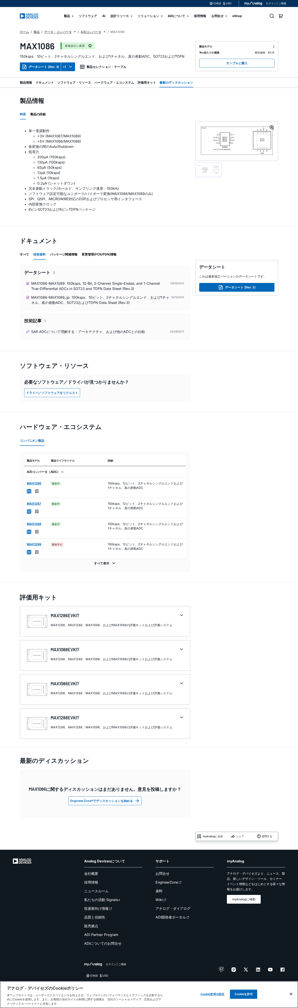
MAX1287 (34, 503)
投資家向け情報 (96, 908)
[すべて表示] (105, 563)
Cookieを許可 (244, 994)
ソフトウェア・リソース (74, 82)
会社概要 (91, 873)
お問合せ (163, 873)
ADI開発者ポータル (171, 917)
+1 (64, 67)
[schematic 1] (208, 170)
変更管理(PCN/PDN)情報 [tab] (99, 254)
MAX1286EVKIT (65, 615)
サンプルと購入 (237, 63)
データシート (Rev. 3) (44, 67)
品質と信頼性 (94, 917)
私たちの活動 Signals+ (102, 900)
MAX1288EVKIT (65, 717)
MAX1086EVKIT (65, 683)
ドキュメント (45, 82)
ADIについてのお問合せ (103, 943)
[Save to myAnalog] (37, 491)
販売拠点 (91, 926)
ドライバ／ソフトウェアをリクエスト (52, 393)
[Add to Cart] (29, 491)
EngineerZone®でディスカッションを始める (101, 801)
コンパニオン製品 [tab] (32, 440)
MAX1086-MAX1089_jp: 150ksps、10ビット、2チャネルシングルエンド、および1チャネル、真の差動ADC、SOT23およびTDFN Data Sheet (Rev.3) (100, 300)
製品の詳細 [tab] (38, 114)
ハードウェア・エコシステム (114, 82)
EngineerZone (167, 882)
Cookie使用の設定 (212, 994)
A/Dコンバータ (91, 32)
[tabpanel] (105, 170)
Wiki (159, 900)
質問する (267, 836)
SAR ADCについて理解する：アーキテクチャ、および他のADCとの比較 (88, 331)
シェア (240, 836)
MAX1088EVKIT (65, 649)
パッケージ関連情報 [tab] (63, 254)
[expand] (181, 615)
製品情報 (26, 82)
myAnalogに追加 (213, 836)
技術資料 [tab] (39, 254)
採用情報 (91, 882)
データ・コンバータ (58, 32)
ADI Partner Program (101, 934)
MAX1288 (34, 524)
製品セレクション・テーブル (106, 67)
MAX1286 (34, 483)
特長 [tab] (23, 114)
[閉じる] (291, 994)
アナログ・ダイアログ (173, 908)
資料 (159, 891)
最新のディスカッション (176, 82)
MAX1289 (34, 544)
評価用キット (147, 82)
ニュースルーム (96, 891)
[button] (75, 32)
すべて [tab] (24, 254)
